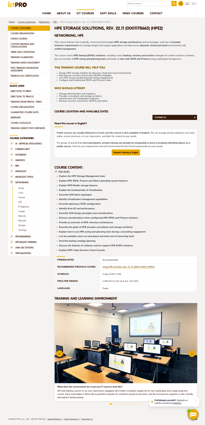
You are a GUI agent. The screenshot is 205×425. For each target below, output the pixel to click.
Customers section (180, 3)
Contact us (160, 117)
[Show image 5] (123, 404)
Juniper (21, 211)
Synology (22, 230)
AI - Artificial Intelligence (28, 143)
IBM (17, 166)
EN (193, 3)
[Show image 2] (114, 404)
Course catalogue (21, 123)
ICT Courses (85, 13)
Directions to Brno (21, 91)
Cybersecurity (22, 149)
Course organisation (22, 33)
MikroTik (22, 216)
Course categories (27, 22)
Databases (20, 155)
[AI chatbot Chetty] (193, 414)
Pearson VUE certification (25, 76)
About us (64, 13)
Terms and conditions (23, 52)
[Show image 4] (120, 404)
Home (46, 13)
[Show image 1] (111, 404)
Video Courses (133, 13)
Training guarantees (22, 57)
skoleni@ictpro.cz (55, 419)
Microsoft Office (24, 177)
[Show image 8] (132, 404)
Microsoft (21, 171)
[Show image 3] (117, 404)
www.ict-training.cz (71, 419)
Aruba (21, 188)
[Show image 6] (126, 404)
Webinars (16, 117)
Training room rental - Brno (26, 102)
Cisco (20, 193)
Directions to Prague (22, 96)
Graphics (20, 160)
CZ (187, 3)
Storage (21, 225)
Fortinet (21, 197)
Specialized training (26, 242)
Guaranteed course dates (25, 112)
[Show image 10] (138, 404)
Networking (44, 22)
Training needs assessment (25, 62)
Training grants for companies (28, 128)
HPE (55, 22)
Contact (156, 13)
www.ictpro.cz (87, 419)
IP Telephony (23, 207)
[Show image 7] (129, 404)
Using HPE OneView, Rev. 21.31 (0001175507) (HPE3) (128, 267)
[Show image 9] (135, 404)
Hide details (64, 171)
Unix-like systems (24, 247)
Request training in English (125, 152)
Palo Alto (22, 221)
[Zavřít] (196, 400)
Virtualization (23, 253)
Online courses (19, 38)
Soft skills (108, 13)
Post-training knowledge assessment (25, 69)
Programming (23, 236)
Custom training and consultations (22, 45)
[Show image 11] (141, 404)
